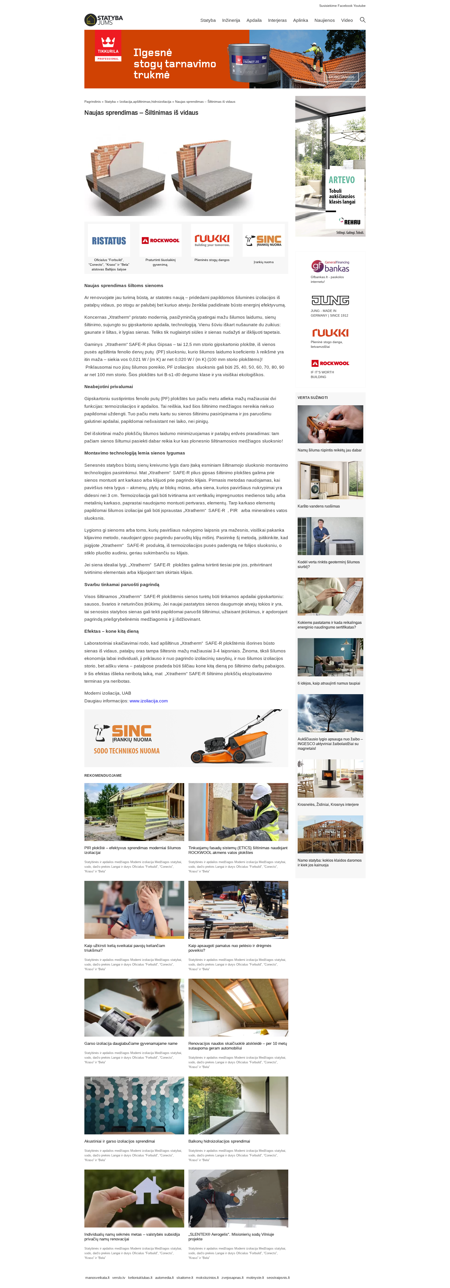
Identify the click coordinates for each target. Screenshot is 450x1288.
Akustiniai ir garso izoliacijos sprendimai (119, 1141)
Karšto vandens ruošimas (319, 506)
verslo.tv (118, 1278)
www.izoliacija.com (149, 700)
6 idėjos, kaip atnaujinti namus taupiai (329, 683)
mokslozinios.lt (207, 1278)
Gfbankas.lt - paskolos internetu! (327, 279)
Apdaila (254, 20)
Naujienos (325, 20)
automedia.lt (164, 1278)
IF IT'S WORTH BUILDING (322, 374)
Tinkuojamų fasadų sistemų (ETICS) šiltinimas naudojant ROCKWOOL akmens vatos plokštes (238, 850)
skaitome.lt (184, 1278)
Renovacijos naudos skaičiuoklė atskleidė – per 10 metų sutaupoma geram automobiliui (237, 1045)
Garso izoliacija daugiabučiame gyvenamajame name (130, 1043)
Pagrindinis (92, 101)
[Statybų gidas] (103, 25)
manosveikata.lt (97, 1278)
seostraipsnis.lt (278, 1278)
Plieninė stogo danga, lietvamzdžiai (327, 344)
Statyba (208, 20)
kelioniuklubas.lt (140, 1278)
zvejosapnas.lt (232, 1278)
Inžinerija (231, 20)
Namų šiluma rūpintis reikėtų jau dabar (330, 450)
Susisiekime (328, 6)
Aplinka (300, 20)
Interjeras (277, 20)
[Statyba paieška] (363, 21)
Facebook (345, 6)
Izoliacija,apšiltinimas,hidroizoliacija (145, 101)
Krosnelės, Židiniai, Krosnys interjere (328, 805)
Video (347, 20)
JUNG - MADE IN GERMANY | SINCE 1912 (329, 313)
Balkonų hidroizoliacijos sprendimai (219, 1141)
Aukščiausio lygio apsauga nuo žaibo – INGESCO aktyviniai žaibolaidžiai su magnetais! (330, 743)
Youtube (359, 6)
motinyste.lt (255, 1278)
